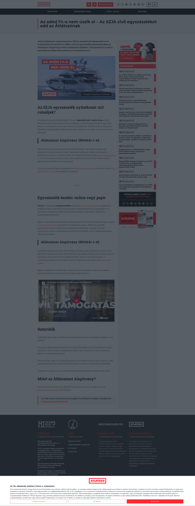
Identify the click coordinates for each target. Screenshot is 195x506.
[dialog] (97, 491)
